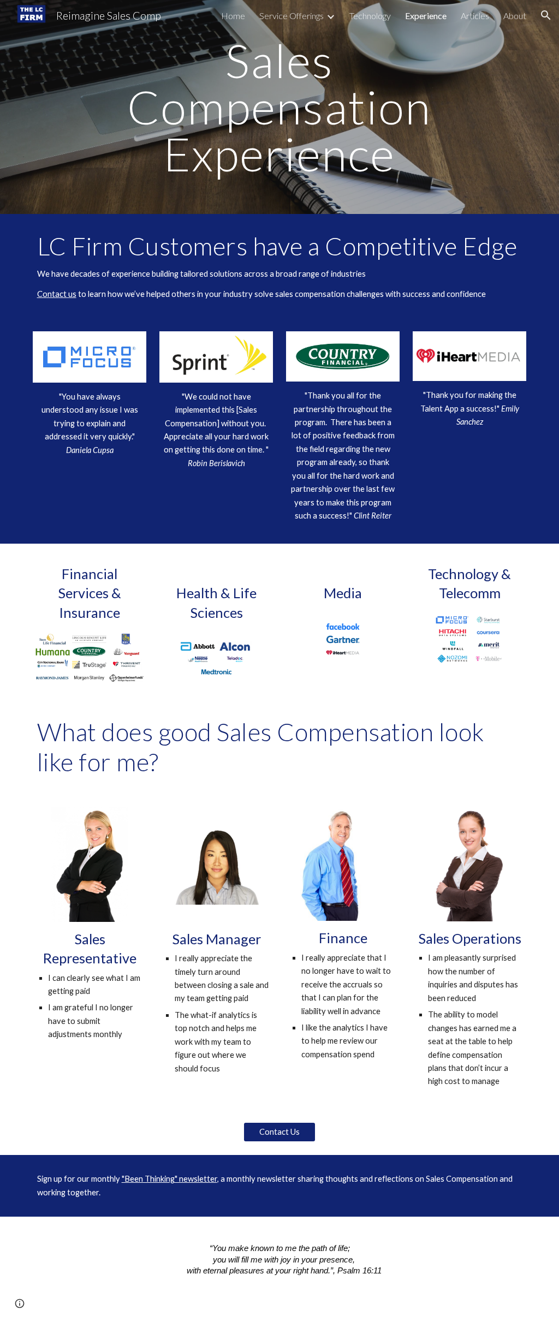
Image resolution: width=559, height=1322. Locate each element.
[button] (546, 15)
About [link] (514, 15)
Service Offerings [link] (291, 15)
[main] (279, 107)
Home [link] (233, 15)
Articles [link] (475, 15)
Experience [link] (426, 15)
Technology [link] (370, 15)
